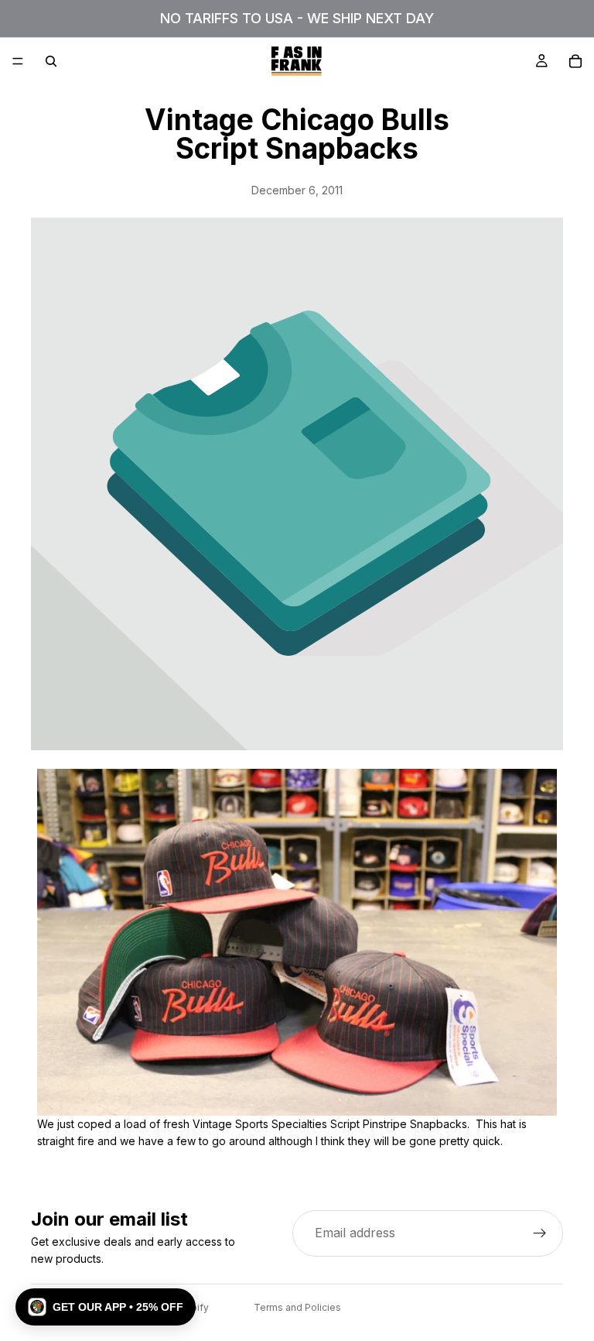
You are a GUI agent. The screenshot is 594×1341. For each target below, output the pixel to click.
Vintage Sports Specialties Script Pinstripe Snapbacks (330, 1123)
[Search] (51, 61)
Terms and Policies (297, 1307)
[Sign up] (540, 1233)
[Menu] (18, 61)
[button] (105, 1307)
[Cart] (575, 61)
